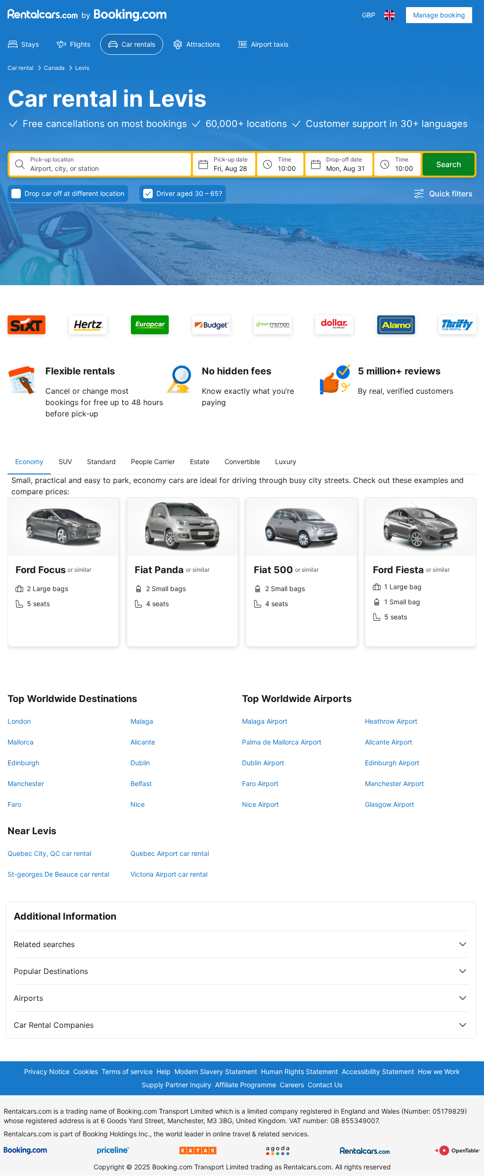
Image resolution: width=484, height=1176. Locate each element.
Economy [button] (29, 461)
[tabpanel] (242, 568)
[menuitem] (23, 44)
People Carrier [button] (153, 461)
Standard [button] (101, 461)
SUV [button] (65, 461)
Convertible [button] (242, 461)
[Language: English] (389, 15)
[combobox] (106, 168)
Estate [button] (199, 461)
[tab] (29, 461)
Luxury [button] (285, 461)
